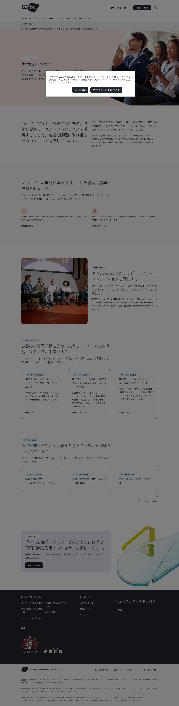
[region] (90, 84)
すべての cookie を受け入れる (106, 90)
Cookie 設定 (80, 90)
